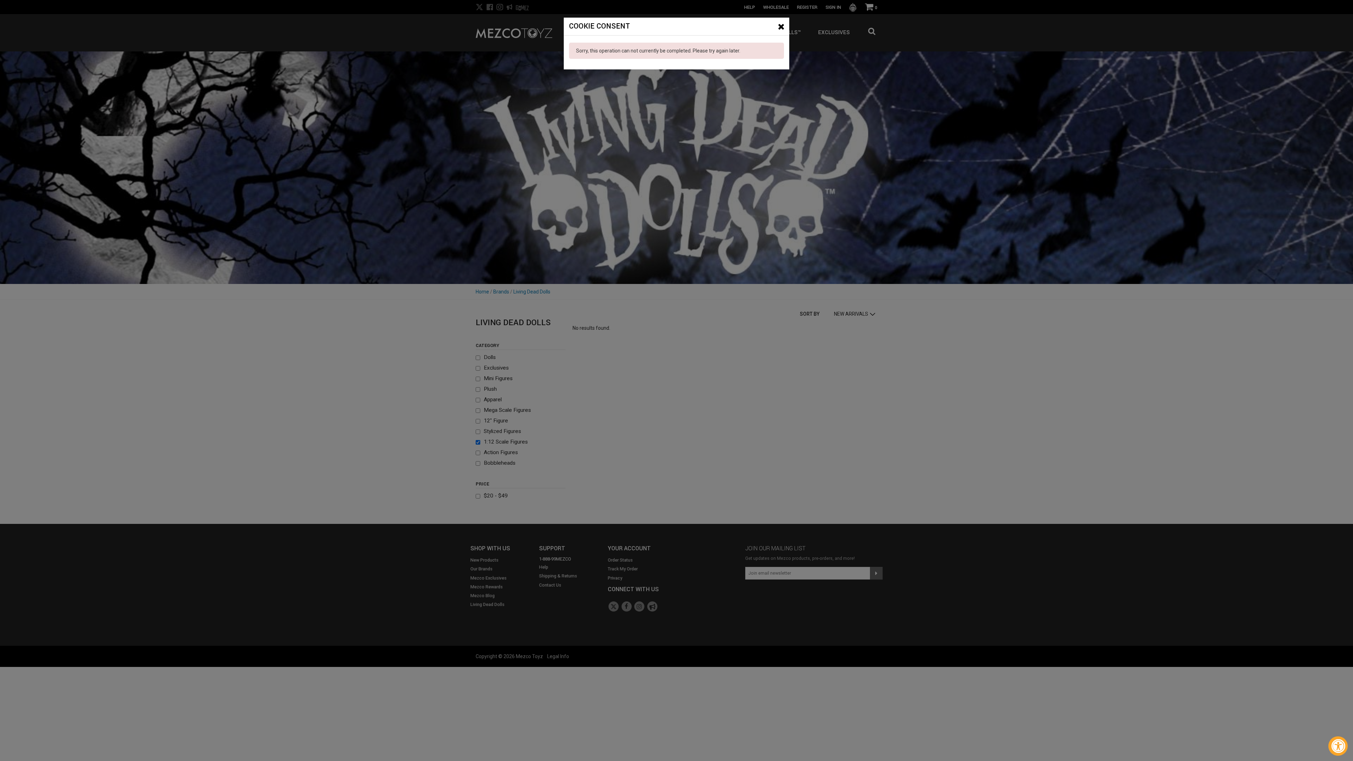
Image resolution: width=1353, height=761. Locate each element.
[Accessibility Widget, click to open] (1338, 746)
